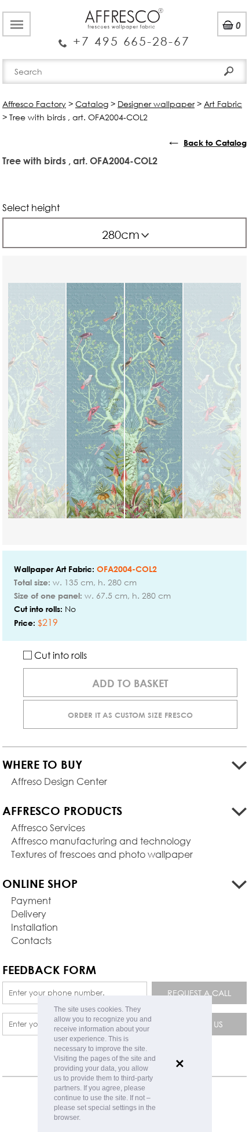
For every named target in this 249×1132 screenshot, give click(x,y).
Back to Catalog (215, 143)
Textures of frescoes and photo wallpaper (102, 854)
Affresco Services (48, 827)
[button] (83, 1118)
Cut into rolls (59, 655)
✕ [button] (180, 1063)
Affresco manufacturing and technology (101, 841)
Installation (34, 927)
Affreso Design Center (59, 781)
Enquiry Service (124, 36)
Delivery (28, 914)
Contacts (31, 940)
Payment (31, 900)
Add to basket (130, 683)
